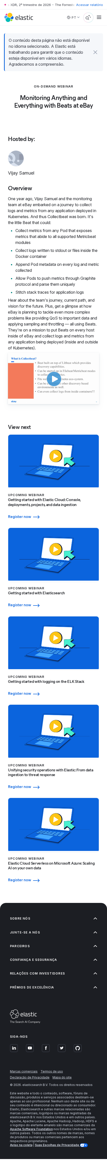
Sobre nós (20, 918)
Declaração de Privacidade (30, 1077)
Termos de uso (52, 1071)
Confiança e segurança (33, 960)
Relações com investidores (37, 973)
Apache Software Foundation (31, 1129)
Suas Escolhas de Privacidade (57, 1145)
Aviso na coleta (21, 1145)
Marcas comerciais (24, 1071)
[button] (95, 52)
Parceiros (20, 946)
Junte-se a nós (25, 932)
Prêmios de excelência (32, 987)
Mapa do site (62, 1077)
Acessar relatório (89, 5)
